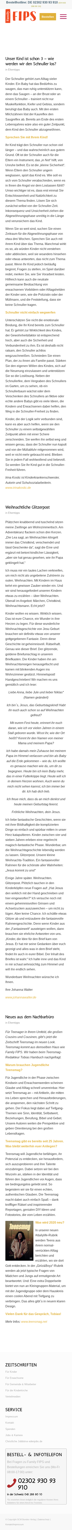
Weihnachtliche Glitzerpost (27, 507)
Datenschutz (44, 1519)
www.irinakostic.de (18, 487)
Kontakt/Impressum (14, 1524)
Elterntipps (14, 69)
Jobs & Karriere (14, 1435)
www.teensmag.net (34, 1321)
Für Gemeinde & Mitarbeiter (20, 1384)
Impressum (11, 1416)
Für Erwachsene (14, 1378)
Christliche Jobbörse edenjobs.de (23, 1441)
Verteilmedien (12, 1396)
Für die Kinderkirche (16, 1390)
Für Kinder (11, 1371)
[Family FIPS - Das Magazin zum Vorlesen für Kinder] (29, 16)
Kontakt (9, 1422)
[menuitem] (46, 16)
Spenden (10, 1429)
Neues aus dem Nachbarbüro (29, 1016)
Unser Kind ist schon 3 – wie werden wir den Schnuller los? (30, 61)
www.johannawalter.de (20, 997)
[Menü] (61, 16)
